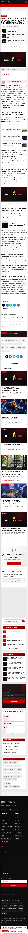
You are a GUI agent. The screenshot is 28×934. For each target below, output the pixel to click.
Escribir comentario (14, 563)
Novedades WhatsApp (7, 344)
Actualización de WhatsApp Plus (12, 340)
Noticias (3, 15)
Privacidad (3, 920)
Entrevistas (18, 832)
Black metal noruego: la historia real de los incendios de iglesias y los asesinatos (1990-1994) (12, 473)
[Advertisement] (14, 604)
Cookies (11, 920)
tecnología (4, 347)
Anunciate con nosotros (6, 863)
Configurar (20, 931)
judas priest (7, 783)
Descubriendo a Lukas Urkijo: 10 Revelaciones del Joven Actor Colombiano (10, 389)
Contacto (3, 860)
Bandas (2, 820)
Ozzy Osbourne (7, 779)
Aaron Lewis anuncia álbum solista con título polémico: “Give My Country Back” (11, 501)
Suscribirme (14, 701)
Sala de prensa (4, 829)
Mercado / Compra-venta (6, 826)
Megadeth (6, 776)
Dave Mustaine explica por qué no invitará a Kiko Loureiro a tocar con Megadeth (12, 417)
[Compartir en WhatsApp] (10, 305)
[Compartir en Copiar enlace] (18, 305)
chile (15, 779)
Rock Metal (18, 823)
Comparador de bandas (6, 838)
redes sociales (17, 344)
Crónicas (18, 829)
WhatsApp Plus (5, 350)
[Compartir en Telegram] (14, 305)
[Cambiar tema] (18, 1)
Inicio (2, 817)
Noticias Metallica (8, 769)
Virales (17, 838)
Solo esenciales (13, 931)
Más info (14, 928)
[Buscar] (22, 1)
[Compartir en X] (3, 305)
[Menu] (2, 5)
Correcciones (3, 922)
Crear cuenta (4, 848)
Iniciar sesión (4, 851)
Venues (2, 835)
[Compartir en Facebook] (7, 305)
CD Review (18, 826)
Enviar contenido (4, 854)
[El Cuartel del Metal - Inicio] (5, 2)
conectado (16, 574)
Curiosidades (19, 820)
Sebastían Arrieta (7, 46)
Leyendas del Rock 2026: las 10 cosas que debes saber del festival (13, 529)
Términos (7, 920)
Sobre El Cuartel (4, 866)
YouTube (6, 772)
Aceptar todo (5, 931)
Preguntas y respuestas (6, 832)
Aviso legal (15, 920)
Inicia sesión (14, 580)
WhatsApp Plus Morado (17, 269)
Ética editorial (4, 870)
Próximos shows (4, 823)
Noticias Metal (7, 762)
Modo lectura (7, 301)
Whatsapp (12, 347)
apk (23, 340)
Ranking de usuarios (5, 857)
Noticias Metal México (16, 776)
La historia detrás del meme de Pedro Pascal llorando (11, 445)
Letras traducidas (5, 841)
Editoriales (18, 835)
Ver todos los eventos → (14, 648)
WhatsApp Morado (21, 347)
